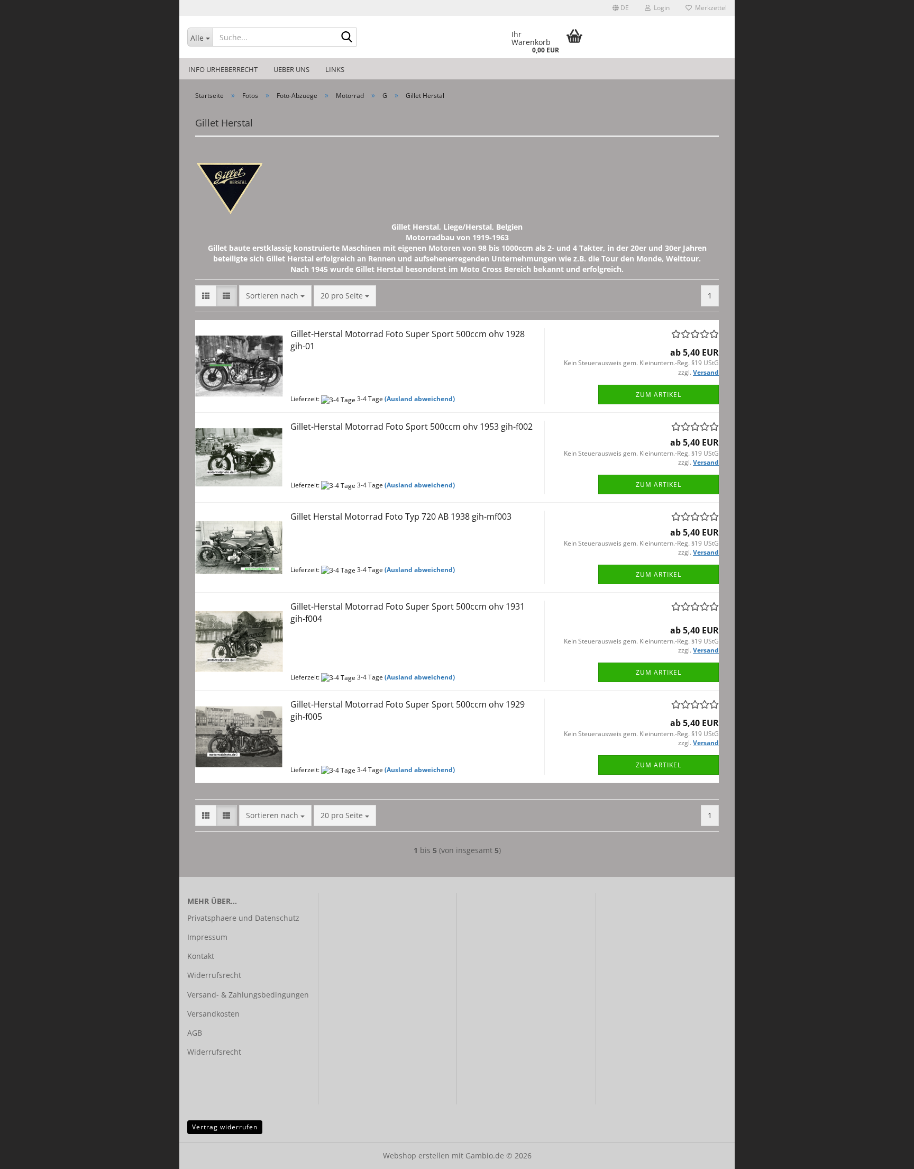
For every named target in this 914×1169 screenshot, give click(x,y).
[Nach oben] (885, 1153)
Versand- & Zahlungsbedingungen (248, 995)
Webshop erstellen (416, 1155)
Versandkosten (213, 1014)
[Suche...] (346, 37)
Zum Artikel (658, 394)
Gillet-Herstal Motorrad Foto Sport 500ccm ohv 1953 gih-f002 (411, 426)
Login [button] (660, 7)
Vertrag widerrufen (225, 1126)
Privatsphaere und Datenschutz (243, 918)
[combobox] (275, 295)
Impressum (207, 937)
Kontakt (200, 956)
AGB (194, 1033)
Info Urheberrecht (223, 69)
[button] (621, 8)
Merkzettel (709, 7)
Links (334, 69)
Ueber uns (291, 69)
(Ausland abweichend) (420, 398)
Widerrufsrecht (214, 975)
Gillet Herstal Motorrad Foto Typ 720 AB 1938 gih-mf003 (400, 516)
